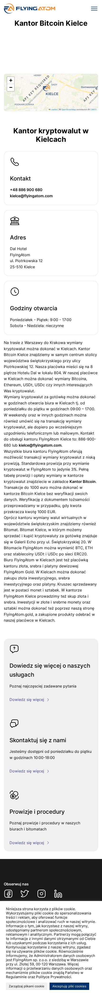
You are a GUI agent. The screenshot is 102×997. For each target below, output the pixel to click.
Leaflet (53, 110)
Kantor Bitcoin (83, 481)
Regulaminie (16, 977)
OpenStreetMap (68, 110)
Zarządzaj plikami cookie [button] (26, 986)
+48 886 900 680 (26, 189)
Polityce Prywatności (53, 977)
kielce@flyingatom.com (31, 195)
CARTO (93, 110)
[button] (46, 87)
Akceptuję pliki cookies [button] (69, 986)
